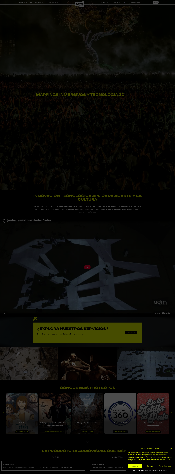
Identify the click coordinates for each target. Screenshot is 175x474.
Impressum (164, 470)
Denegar (150, 466)
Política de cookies (138, 470)
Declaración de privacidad (152, 470)
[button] (171, 449)
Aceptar (135, 466)
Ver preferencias (165, 466)
